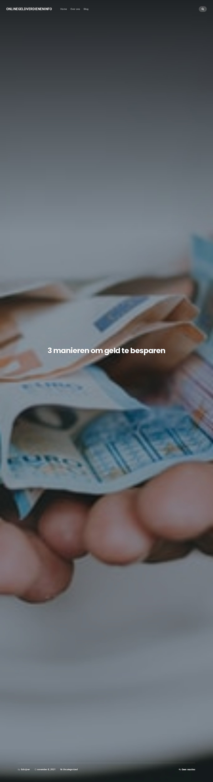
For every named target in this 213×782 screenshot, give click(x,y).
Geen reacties (188, 769)
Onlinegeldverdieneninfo (29, 9)
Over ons (75, 9)
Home (63, 9)
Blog (86, 9)
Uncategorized (70, 769)
